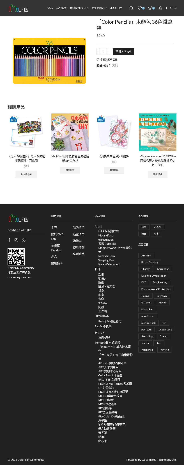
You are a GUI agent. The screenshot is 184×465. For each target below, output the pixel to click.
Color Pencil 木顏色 (110, 375)
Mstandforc (105, 235)
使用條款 (78, 247)
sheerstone (165, 329)
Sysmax (99, 332)
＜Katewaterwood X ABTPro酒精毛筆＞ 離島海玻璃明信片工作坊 (157, 161)
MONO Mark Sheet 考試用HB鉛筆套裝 (115, 385)
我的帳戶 (78, 227)
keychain (162, 295)
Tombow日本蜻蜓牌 (107, 342)
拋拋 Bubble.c (107, 243)
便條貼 (102, 303)
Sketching (147, 336)
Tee (159, 343)
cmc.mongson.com (19, 277)
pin (164, 322)
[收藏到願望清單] (39, 121)
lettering (146, 302)
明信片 (102, 278)
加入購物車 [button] (26, 174)
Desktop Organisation (153, 275)
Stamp (163, 336)
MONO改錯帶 (107, 404)
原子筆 (102, 420)
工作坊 (102, 311)
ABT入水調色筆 (108, 367)
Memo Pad (147, 309)
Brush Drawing (149, 262)
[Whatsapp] (24, 240)
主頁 (54, 227)
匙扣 (101, 274)
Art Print (146, 255)
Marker (163, 302)
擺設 (101, 307)
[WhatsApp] (175, 8)
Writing (164, 349)
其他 (115, 65)
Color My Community (107, 8)
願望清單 (78, 234)
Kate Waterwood (108, 264)
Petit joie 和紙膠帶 (109, 321)
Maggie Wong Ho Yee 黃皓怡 (115, 250)
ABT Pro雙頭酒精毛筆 (112, 363)
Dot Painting (160, 282)
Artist (98, 226)
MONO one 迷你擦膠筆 (113, 391)
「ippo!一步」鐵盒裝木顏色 (114, 348)
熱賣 (143, 233)
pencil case (147, 316)
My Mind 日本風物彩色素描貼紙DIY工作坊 (70, 158)
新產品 (157, 227)
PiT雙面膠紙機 (107, 412)
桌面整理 (104, 337)
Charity (145, 268)
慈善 (143, 227)
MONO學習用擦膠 (110, 395)
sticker (145, 343)
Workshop (147, 349)
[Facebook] (166, 8)
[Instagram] (171, 8)
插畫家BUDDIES (79, 8)
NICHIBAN (102, 316)
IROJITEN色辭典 (109, 379)
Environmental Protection (155, 289)
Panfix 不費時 (103, 326)
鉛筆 (101, 437)
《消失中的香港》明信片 (114, 156)
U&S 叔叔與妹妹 (108, 231)
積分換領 (61, 8)
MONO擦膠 (106, 400)
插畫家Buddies (56, 248)
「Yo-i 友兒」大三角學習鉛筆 (115, 357)
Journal (145, 295)
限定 (156, 233)
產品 (50, 8)
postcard (146, 329)
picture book (148, 322)
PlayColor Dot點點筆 (111, 416)
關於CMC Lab (57, 236)
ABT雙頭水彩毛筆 (109, 371)
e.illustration (106, 239)
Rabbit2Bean (106, 256)
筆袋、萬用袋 (107, 286)
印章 (101, 294)
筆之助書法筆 (107, 428)
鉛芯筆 (102, 441)
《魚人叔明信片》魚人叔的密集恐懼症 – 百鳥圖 (26, 158)
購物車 (77, 240)
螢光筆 (102, 432)
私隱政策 (78, 254)
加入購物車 (125, 51)
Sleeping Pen (106, 260)
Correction (163, 268)
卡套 (101, 298)
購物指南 (57, 263)
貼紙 (101, 282)
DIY (143, 282)
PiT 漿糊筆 (105, 408)
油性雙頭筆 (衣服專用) (112, 424)
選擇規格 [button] (70, 170)
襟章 (101, 290)
